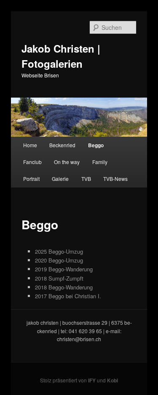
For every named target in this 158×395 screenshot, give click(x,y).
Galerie (60, 178)
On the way (67, 161)
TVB (86, 178)
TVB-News (115, 178)
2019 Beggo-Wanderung (64, 269)
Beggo (96, 145)
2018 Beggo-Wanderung (64, 287)
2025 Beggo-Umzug (59, 251)
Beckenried (62, 144)
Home (30, 144)
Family (99, 161)
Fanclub (32, 161)
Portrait (31, 178)
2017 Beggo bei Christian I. (68, 296)
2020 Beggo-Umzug (59, 260)
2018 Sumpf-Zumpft (59, 278)
